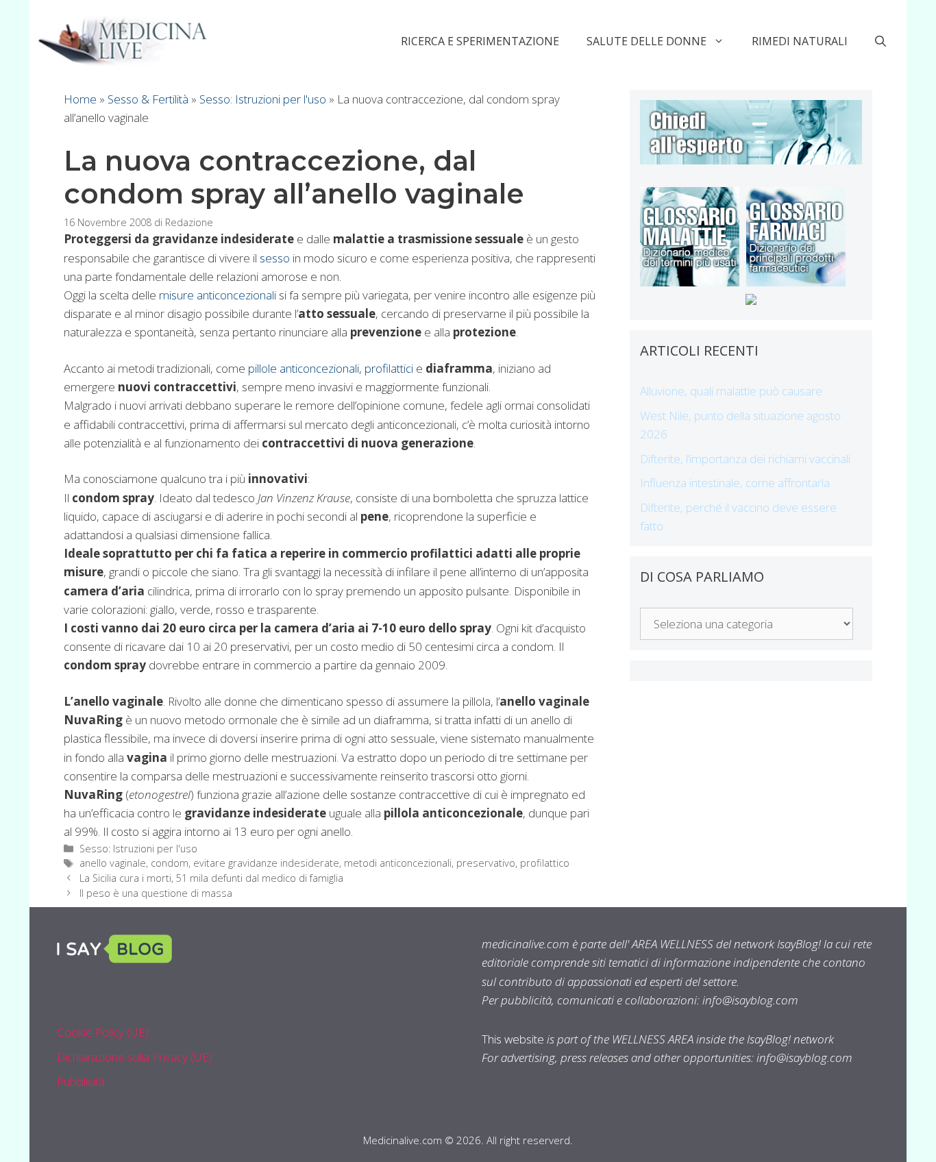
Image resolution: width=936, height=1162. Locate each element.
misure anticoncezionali (217, 295)
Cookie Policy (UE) (103, 1032)
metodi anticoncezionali (398, 862)
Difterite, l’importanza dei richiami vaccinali (745, 459)
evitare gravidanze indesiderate (266, 862)
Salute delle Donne (646, 41)
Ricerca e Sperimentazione (480, 41)
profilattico (544, 862)
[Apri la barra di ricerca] (880, 41)
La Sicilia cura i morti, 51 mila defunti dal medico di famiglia (211, 878)
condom (169, 862)
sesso (275, 258)
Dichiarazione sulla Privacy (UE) (134, 1057)
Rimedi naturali (800, 41)
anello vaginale (112, 862)
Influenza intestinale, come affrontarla (735, 483)
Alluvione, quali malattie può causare (731, 391)
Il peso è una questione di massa (155, 893)
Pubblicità (81, 1081)
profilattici (389, 368)
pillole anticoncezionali (303, 368)
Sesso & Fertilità (148, 99)
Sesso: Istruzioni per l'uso (262, 99)
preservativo (485, 862)
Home (80, 99)
